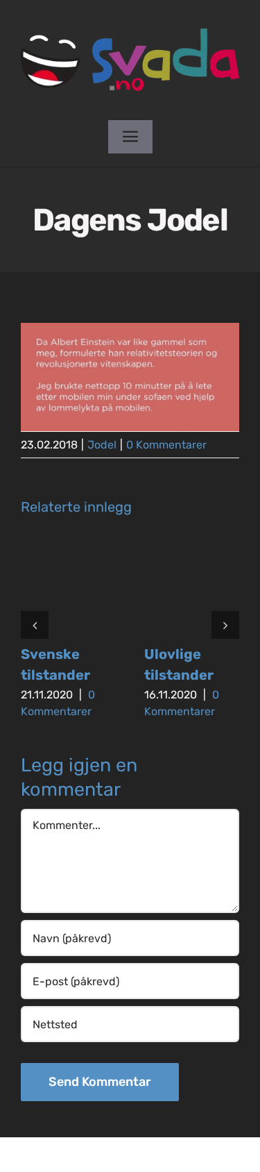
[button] (35, 625)
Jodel (101, 444)
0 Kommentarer (166, 444)
